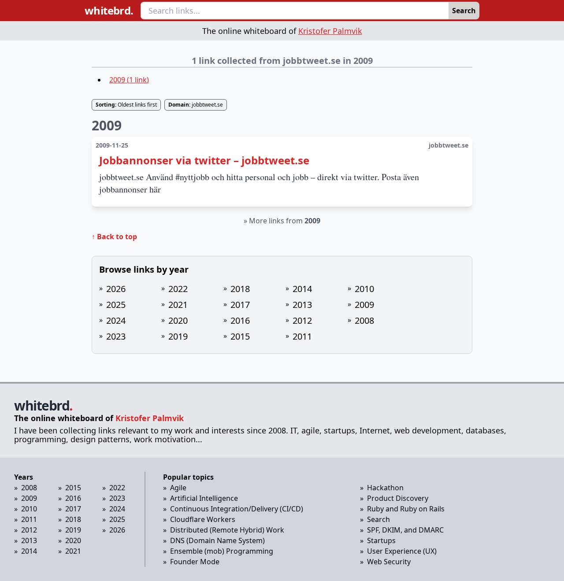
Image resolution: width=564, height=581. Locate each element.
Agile (178, 487)
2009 (364, 305)
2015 (240, 336)
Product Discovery (397, 498)
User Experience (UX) (402, 551)
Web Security (389, 561)
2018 (240, 289)
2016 (240, 320)
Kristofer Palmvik (330, 31)
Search (464, 10)
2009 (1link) (129, 80)
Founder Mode (194, 561)
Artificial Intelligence (204, 498)
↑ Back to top (114, 236)
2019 (178, 336)
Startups (381, 540)
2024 (116, 320)
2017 (240, 305)
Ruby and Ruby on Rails (406, 509)
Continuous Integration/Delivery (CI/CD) (236, 509)
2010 (364, 289)
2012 (302, 320)
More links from (284, 221)
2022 (178, 289)
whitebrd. (109, 11)
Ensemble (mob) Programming (221, 551)
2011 (302, 336)
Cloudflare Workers (202, 519)
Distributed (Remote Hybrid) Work (227, 530)
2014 (302, 289)
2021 (178, 305)
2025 (116, 305)
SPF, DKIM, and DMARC (405, 530)
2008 (364, 320)
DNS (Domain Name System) (217, 540)
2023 (116, 336)
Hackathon (385, 487)
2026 (116, 289)
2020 (178, 320)
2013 (302, 305)
